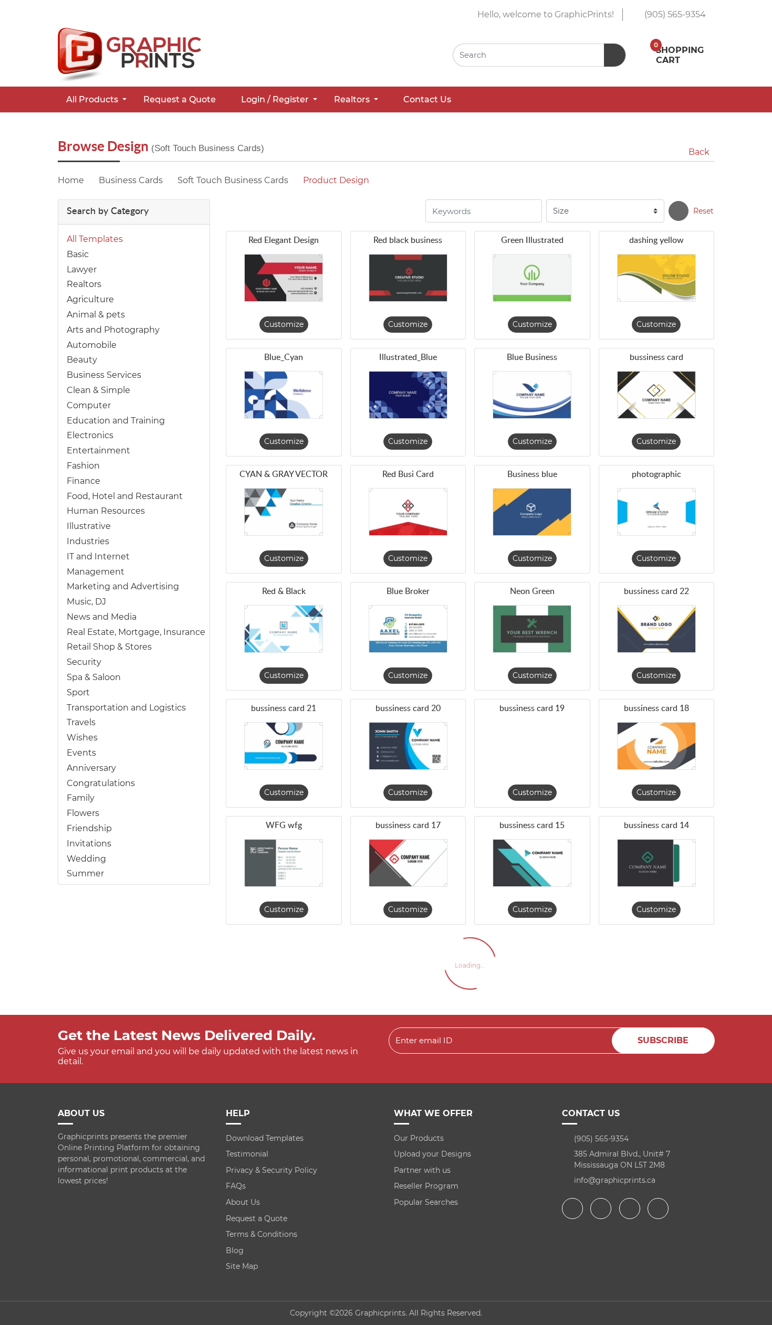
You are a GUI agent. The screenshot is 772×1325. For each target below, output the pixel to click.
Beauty (82, 360)
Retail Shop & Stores (109, 647)
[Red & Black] (283, 629)
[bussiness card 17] (408, 863)
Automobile (92, 345)
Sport (78, 692)
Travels (81, 722)
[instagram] (631, 1208)
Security (84, 662)
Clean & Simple (98, 390)
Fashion (83, 466)
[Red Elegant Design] (283, 278)
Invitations (89, 844)
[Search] (678, 211)
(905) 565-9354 (674, 14)
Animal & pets (96, 315)
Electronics (90, 435)
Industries (88, 541)
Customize (284, 324)
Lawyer (82, 269)
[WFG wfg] (283, 863)
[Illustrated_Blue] (408, 395)
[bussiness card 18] (656, 746)
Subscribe (663, 1040)
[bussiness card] (656, 395)
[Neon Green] (532, 629)
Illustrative (89, 526)
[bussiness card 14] (656, 863)
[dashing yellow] (656, 278)
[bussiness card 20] (408, 746)
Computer (89, 405)
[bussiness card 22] (656, 629)
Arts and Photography (113, 330)
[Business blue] (532, 512)
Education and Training (116, 421)
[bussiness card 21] (283, 746)
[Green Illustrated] (532, 278)
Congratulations (101, 783)
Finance (83, 481)
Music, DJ (86, 602)
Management (95, 572)
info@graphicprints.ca (614, 1180)
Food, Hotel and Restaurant (125, 496)
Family (81, 798)
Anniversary (91, 768)
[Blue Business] (532, 395)
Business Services (104, 375)
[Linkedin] (659, 1208)
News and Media (102, 617)
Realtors (84, 284)
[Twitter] (602, 1208)
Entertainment (98, 450)
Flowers (83, 813)
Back (699, 152)
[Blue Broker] (408, 629)
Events (81, 753)
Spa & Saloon (94, 677)
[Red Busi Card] (408, 512)
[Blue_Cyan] (283, 395)
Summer (85, 873)
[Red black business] (408, 278)
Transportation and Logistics (126, 708)
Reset (703, 211)
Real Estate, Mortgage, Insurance (136, 632)
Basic (78, 254)
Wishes (82, 738)
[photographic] (656, 512)
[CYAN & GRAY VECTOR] (283, 512)
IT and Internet (98, 556)
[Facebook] (574, 1208)
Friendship (89, 828)
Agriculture (90, 299)
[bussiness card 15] (532, 863)
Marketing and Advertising (123, 586)
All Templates (95, 239)
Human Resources (106, 511)
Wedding (86, 859)
